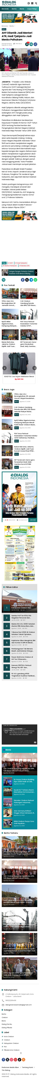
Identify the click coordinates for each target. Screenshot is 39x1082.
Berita (4, 29)
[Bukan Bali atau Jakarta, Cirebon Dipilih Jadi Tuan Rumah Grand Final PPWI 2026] (10, 334)
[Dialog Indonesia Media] (9, 3)
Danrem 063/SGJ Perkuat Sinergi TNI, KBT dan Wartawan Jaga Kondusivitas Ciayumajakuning (23, 666)
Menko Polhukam (11, 266)
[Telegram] (31, 280)
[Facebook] (23, 280)
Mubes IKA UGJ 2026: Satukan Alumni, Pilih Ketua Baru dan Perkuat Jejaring (23, 625)
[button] (28, 3)
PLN (5, 1047)
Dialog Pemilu (7, 1024)
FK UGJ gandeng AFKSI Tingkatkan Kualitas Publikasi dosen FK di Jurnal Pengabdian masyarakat (22, 675)
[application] (19, 734)
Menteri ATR (25, 266)
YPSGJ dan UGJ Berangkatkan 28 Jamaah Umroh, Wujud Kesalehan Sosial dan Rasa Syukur (8, 303)
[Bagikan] (35, 44)
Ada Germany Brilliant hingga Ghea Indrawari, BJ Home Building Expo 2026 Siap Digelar (24, 812)
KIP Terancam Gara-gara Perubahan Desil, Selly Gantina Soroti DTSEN (28, 344)
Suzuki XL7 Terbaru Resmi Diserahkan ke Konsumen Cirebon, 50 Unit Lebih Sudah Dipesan (24, 791)
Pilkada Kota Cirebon (12, 1050)
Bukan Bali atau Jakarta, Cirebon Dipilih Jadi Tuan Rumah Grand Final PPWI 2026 (9, 344)
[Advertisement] (19, 239)
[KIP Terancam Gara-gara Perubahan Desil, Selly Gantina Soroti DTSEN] (28, 334)
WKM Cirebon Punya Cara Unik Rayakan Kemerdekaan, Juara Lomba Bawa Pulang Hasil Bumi (24, 822)
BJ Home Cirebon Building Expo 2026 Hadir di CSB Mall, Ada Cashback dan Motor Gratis (24, 780)
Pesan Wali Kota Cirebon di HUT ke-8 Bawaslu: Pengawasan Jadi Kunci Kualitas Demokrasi (22, 658)
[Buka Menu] (32, 3)
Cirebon (5, 1017)
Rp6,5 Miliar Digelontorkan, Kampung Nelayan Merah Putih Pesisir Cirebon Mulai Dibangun (9, 324)
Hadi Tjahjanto (22, 263)
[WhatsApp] (35, 280)
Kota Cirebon (9, 1036)
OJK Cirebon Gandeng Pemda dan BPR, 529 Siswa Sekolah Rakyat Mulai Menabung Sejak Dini (28, 303)
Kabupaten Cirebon (11, 1043)
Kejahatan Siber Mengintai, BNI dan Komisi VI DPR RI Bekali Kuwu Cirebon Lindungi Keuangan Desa (23, 641)
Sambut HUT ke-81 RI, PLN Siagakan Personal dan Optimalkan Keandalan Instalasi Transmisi (21, 617)
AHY (11, 263)
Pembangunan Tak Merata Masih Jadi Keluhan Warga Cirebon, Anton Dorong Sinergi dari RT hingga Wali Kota (23, 650)
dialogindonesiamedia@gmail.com (18, 1005)
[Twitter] (27, 280)
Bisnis (24, 296)
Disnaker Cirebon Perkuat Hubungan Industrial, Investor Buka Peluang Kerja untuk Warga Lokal (24, 801)
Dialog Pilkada (7, 1028)
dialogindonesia (7, 43)
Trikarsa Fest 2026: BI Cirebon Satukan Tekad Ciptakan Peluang (23, 633)
